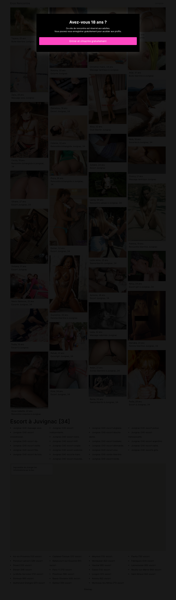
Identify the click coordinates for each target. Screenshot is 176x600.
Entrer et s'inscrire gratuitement (88, 41)
